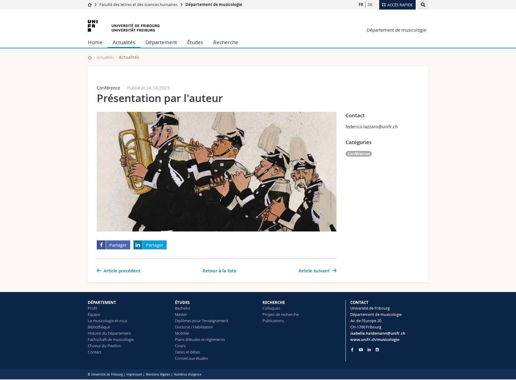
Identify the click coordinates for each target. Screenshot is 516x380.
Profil (92, 308)
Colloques (271, 308)
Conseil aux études (191, 358)
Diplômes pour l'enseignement (201, 320)
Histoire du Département (109, 333)
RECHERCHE (273, 302)
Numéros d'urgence (188, 374)
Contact (94, 352)
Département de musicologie (213, 4)
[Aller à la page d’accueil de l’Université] (123, 26)
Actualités (124, 42)
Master (181, 314)
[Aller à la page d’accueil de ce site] (90, 57)
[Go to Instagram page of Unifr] (377, 350)
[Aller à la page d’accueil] (90, 4)
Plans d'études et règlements (200, 339)
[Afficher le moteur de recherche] (423, 4)
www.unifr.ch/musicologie (374, 339)
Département (161, 42)
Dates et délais (187, 352)
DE (370, 4)
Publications (273, 320)
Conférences (359, 153)
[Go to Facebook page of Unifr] (352, 349)
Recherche (225, 42)
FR (361, 4)
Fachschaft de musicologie (111, 339)
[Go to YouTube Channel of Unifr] (361, 350)
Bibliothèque (99, 327)
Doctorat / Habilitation (194, 327)
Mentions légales (158, 374)
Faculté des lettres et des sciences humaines (138, 4)
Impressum (134, 374)
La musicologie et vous (107, 320)
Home (95, 42)
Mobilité (182, 333)
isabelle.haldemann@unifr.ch (377, 333)
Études (195, 42)
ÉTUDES (182, 302)
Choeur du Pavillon (104, 345)
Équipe (94, 314)
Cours (180, 345)
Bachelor (183, 308)
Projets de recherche (280, 314)
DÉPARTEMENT (102, 302)
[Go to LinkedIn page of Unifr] (369, 350)
